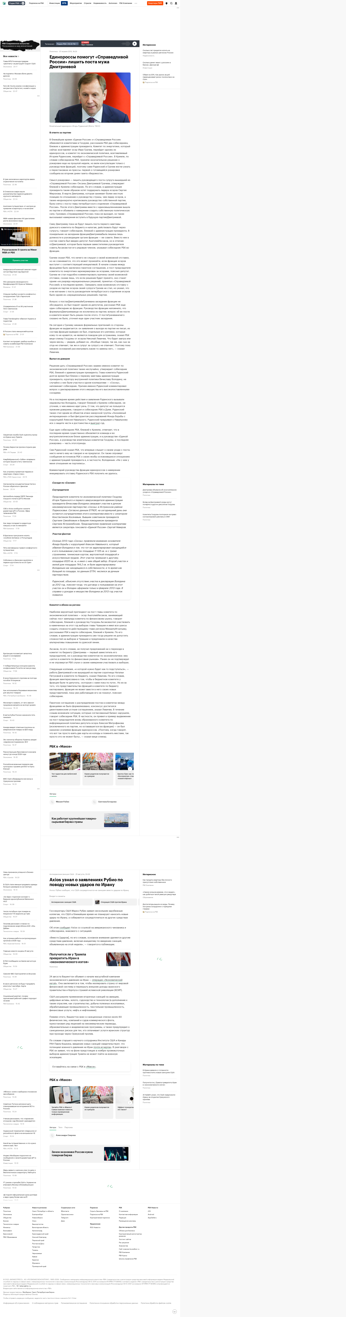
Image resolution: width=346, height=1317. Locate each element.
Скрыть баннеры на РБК (99, 1211)
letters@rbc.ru (25, 1285)
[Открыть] (20, 3)
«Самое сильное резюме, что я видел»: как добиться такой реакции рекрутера (159, 893)
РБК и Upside (8, 877)
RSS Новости (95, 1227)
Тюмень (35, 1250)
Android (151, 1214)
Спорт (5, 311)
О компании (123, 1211)
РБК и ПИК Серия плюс (12, 476)
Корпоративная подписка (100, 1217)
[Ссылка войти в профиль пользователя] (176, 3)
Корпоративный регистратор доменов (130, 1235)
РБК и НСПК (7, 211)
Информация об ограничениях (16, 1302)
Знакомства (123, 1246)
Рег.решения (124, 1242)
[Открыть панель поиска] (171, 3)
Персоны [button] (68, 1127)
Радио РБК (14, 3)
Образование (148, 897)
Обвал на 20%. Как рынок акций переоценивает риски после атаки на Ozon (158, 76)
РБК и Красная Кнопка (11, 943)
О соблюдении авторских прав (45, 1302)
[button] (166, 3)
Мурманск (36, 1263)
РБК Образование (10, 1237)
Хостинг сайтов (125, 1239)
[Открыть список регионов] (166, 3)
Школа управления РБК (128, 1258)
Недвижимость (148, 55)
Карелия (35, 1260)
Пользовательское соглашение (74, 1302)
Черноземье (37, 1253)
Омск (34, 1221)
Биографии (7, 1230)
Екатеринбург (37, 1214)
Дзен (63, 1221)
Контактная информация (128, 1214)
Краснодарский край (40, 1234)
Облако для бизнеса (127, 1230)
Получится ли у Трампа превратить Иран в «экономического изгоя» (69, 958)
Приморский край (39, 1266)
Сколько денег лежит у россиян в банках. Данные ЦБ (157, 63)
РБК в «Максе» (60, 746)
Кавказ (34, 1256)
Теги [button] (60, 1127)
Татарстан (36, 1247)
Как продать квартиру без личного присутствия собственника (157, 880)
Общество (7, 91)
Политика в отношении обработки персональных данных (114, 1302)
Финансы (6, 287)
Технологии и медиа (11, 931)
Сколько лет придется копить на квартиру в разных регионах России (158, 51)
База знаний (7, 1234)
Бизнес (6, 489)
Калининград (37, 1230)
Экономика (7, 66)
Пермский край (38, 1240)
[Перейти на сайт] (20, 46)
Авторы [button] (52, 793)
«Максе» (91, 1066)
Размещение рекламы (127, 1221)
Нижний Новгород (39, 1237)
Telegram (64, 1217)
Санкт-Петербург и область (43, 1211)
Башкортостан (37, 1224)
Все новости (10, 56)
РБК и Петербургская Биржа (14, 695)
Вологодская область (40, 1227)
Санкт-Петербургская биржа (43, 1292)
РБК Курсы (123, 1255)
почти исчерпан (102, 1047)
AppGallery (152, 1217)
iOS (149, 1211)
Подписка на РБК (96, 1214)
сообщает (64, 927)
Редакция (122, 1217)
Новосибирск (37, 1217)
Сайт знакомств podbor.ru (129, 1249)
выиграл (95, 422)
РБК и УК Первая (9, 452)
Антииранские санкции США (61, 874)
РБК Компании (8, 346)
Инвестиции (8, 1163)
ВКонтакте (65, 1211)
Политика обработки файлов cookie (156, 1302)
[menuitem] (36, 3)
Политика (7, 78)
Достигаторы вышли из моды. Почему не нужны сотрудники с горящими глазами (158, 906)
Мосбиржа (27, 1292)
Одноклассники (67, 1214)
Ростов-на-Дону (38, 1243)
